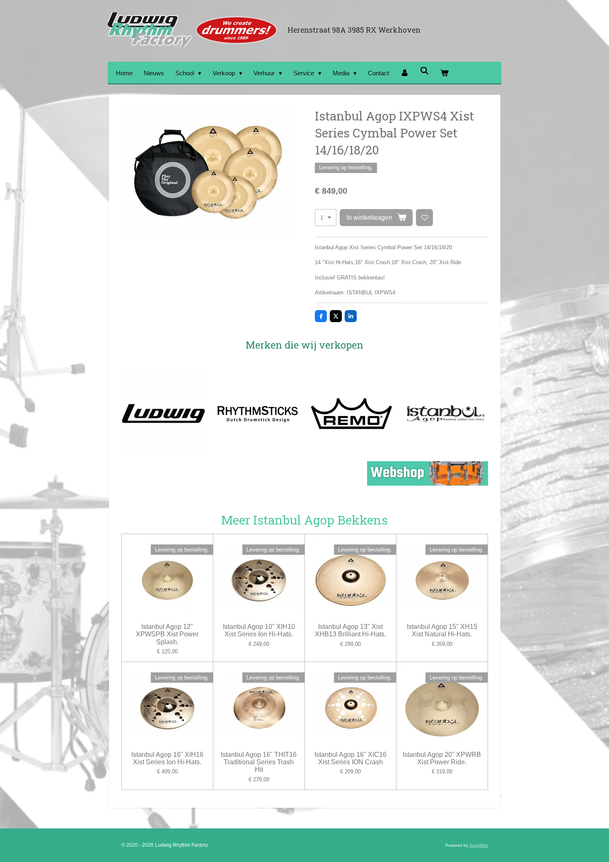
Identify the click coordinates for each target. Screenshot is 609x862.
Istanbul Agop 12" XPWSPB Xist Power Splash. (167, 634)
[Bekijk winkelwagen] (444, 73)
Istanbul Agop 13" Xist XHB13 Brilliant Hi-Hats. (350, 630)
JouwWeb (478, 845)
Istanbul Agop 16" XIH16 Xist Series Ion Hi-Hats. (167, 758)
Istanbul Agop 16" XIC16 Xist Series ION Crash (350, 758)
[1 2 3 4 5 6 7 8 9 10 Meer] (325, 217)
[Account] (404, 73)
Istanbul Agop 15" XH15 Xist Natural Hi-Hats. (442, 630)
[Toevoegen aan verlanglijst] (424, 217)
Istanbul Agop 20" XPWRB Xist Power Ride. (442, 758)
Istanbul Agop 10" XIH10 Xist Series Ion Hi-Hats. (259, 630)
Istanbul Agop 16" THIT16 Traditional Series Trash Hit (259, 762)
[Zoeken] (424, 71)
